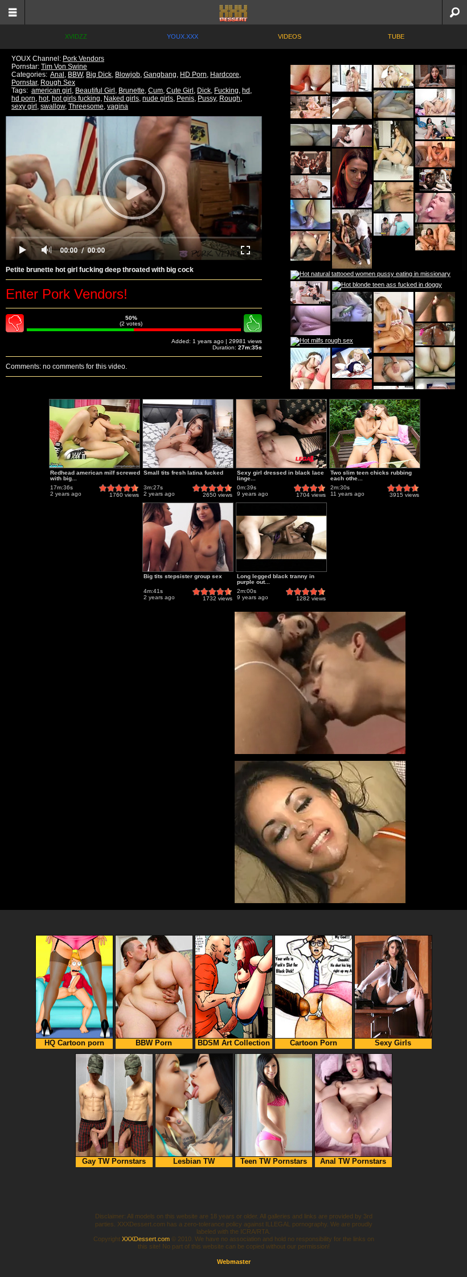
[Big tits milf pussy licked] (310, 162)
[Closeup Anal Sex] (310, 214)
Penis (185, 98)
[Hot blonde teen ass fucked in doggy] (387, 285)
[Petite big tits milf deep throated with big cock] (393, 224)
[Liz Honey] (393, 322)
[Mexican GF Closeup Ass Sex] (435, 362)
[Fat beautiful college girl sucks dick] (393, 76)
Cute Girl (180, 90)
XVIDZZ (76, 36)
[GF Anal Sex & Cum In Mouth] (435, 208)
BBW (75, 75)
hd (246, 90)
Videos (289, 36)
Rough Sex (57, 82)
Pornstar (24, 82)
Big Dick (99, 75)
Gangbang (160, 75)
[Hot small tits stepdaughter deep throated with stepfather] (435, 334)
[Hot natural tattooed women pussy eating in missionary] (370, 274)
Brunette (131, 90)
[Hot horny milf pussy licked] (310, 292)
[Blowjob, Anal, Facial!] (310, 320)
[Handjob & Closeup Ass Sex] (310, 79)
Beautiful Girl (95, 90)
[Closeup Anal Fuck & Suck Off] (310, 135)
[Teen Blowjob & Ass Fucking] (393, 197)
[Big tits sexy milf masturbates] (310, 107)
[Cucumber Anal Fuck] (352, 307)
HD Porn (193, 75)
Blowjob (127, 75)
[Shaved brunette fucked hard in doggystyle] (310, 186)
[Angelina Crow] (435, 154)
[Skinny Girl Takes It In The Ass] (310, 246)
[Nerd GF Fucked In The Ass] (393, 104)
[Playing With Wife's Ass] (352, 108)
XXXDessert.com (146, 1238)
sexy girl (24, 106)
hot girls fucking (76, 98)
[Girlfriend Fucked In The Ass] (393, 369)
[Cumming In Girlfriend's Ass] (435, 307)
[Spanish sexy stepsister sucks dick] (435, 76)
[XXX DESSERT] (233, 12)
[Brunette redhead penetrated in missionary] (352, 136)
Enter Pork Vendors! (67, 294)
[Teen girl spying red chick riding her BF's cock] (352, 363)
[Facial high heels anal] (352, 78)
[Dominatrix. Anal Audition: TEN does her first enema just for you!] (352, 178)
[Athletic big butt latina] (393, 150)
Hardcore (224, 75)
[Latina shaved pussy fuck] (435, 102)
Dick (204, 90)
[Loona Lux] (435, 237)
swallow (52, 106)
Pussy (207, 98)
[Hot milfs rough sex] (321, 341)
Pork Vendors (83, 59)
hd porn (23, 98)
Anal (57, 75)
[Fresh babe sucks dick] (435, 128)
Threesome (86, 106)
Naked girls (121, 98)
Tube (396, 36)
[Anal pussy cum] (310, 377)
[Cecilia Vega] (352, 239)
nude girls (157, 98)
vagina (117, 106)
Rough (229, 98)
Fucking (226, 90)
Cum (155, 90)
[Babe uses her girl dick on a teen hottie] (435, 180)
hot (43, 98)
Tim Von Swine (64, 67)
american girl (51, 90)
